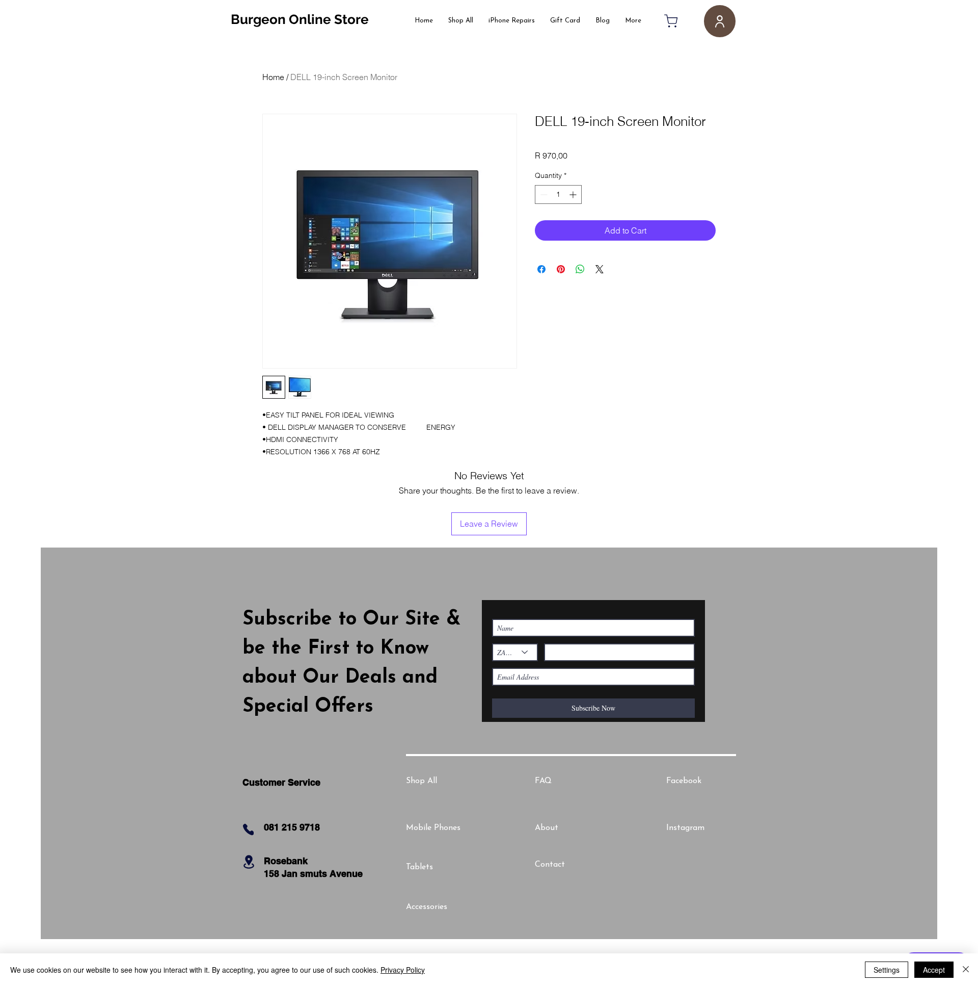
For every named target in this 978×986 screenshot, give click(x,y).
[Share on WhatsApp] (580, 269)
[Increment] (573, 194)
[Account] (720, 21)
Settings (887, 970)
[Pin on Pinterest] (561, 269)
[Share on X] (599, 269)
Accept (934, 970)
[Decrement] (542, 194)
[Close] (966, 970)
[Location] (248, 862)
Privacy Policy (403, 970)
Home (273, 77)
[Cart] (671, 21)
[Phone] (248, 829)
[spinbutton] (558, 194)
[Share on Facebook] (541, 269)
